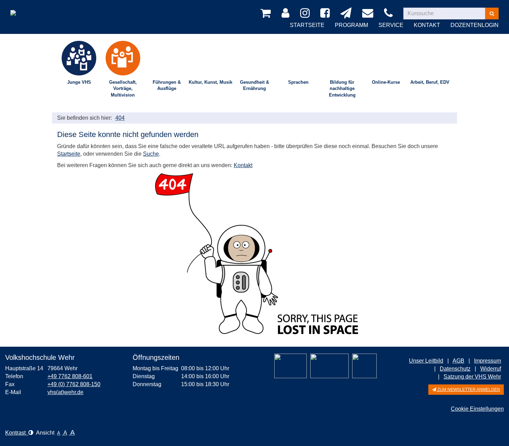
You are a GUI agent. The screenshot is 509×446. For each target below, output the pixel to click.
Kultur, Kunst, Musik (210, 82)
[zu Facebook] (326, 13)
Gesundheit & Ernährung (254, 85)
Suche (151, 154)
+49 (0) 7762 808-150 (73, 384)
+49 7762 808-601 (69, 376)
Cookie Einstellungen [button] (477, 409)
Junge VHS (79, 82)
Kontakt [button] (427, 25)
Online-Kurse (386, 82)
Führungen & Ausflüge (167, 85)
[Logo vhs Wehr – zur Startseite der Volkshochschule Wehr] (31, 8)
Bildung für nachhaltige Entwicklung (342, 89)
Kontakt (243, 165)
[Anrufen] (389, 13)
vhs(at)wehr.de (65, 392)
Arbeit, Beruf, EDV (429, 82)
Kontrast (16, 433)
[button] (466, 389)
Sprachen (298, 82)
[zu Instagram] (306, 13)
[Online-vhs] (364, 366)
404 (120, 118)
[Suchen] (492, 13)
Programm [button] (351, 25)
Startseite (307, 25)
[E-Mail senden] (369, 13)
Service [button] (390, 25)
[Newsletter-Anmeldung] (347, 13)
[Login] (287, 13)
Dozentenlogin (474, 25)
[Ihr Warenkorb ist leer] (266, 13)
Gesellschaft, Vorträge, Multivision (123, 89)
